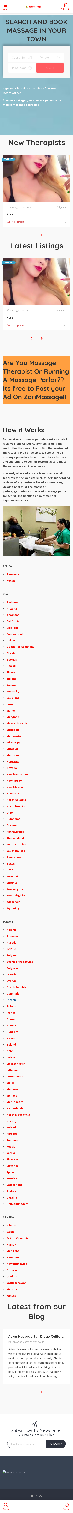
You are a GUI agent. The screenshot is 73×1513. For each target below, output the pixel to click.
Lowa (10, 704)
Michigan (13, 729)
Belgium (12, 955)
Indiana (11, 678)
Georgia (12, 659)
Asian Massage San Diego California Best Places (36, 1336)
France (11, 1012)
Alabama (13, 602)
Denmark (13, 993)
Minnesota (14, 736)
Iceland (11, 1038)
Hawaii (11, 666)
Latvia (11, 1057)
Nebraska (13, 761)
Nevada (12, 768)
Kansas (11, 685)
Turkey (11, 1191)
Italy (10, 1051)
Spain (10, 1172)
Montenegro (15, 1102)
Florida (11, 653)
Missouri (12, 749)
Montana (13, 755)
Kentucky (13, 691)
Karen (11, 214)
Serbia (11, 1153)
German (12, 1019)
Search (50, 68)
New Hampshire (17, 774)
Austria (11, 942)
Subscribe (56, 1444)
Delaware (13, 640)
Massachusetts (17, 723)
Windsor (12, 1295)
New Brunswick (17, 1263)
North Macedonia (18, 1114)
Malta (10, 1083)
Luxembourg (15, 1076)
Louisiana (13, 698)
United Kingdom (17, 1204)
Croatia (11, 974)
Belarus (12, 949)
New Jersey (14, 780)
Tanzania (13, 574)
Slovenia (12, 1165)
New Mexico (15, 787)
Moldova (12, 1089)
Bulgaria (12, 968)
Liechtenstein (16, 1063)
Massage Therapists (20, 207)
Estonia (12, 1000)
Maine (11, 710)
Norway (12, 1121)
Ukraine (12, 1197)
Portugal (12, 1134)
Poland (11, 1127)
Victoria (12, 1289)
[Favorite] (65, 222)
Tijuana (62, 207)
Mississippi (14, 742)
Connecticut (15, 634)
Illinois (11, 672)
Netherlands (15, 1108)
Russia (11, 1146)
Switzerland (14, 1185)
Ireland (11, 1044)
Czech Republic (17, 987)
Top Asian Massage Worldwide (27, 1341)
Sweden (12, 1178)
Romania (12, 1140)
